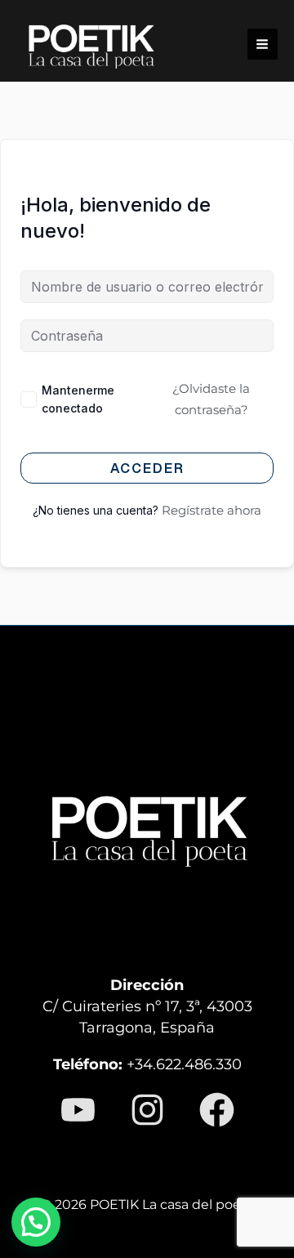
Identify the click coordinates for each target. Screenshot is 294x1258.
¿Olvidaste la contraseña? (211, 399)
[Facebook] (217, 1109)
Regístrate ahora (211, 510)
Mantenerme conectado (78, 399)
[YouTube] (78, 1109)
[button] (35, 1222)
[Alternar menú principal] (262, 44)
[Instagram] (147, 1109)
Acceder (147, 468)
